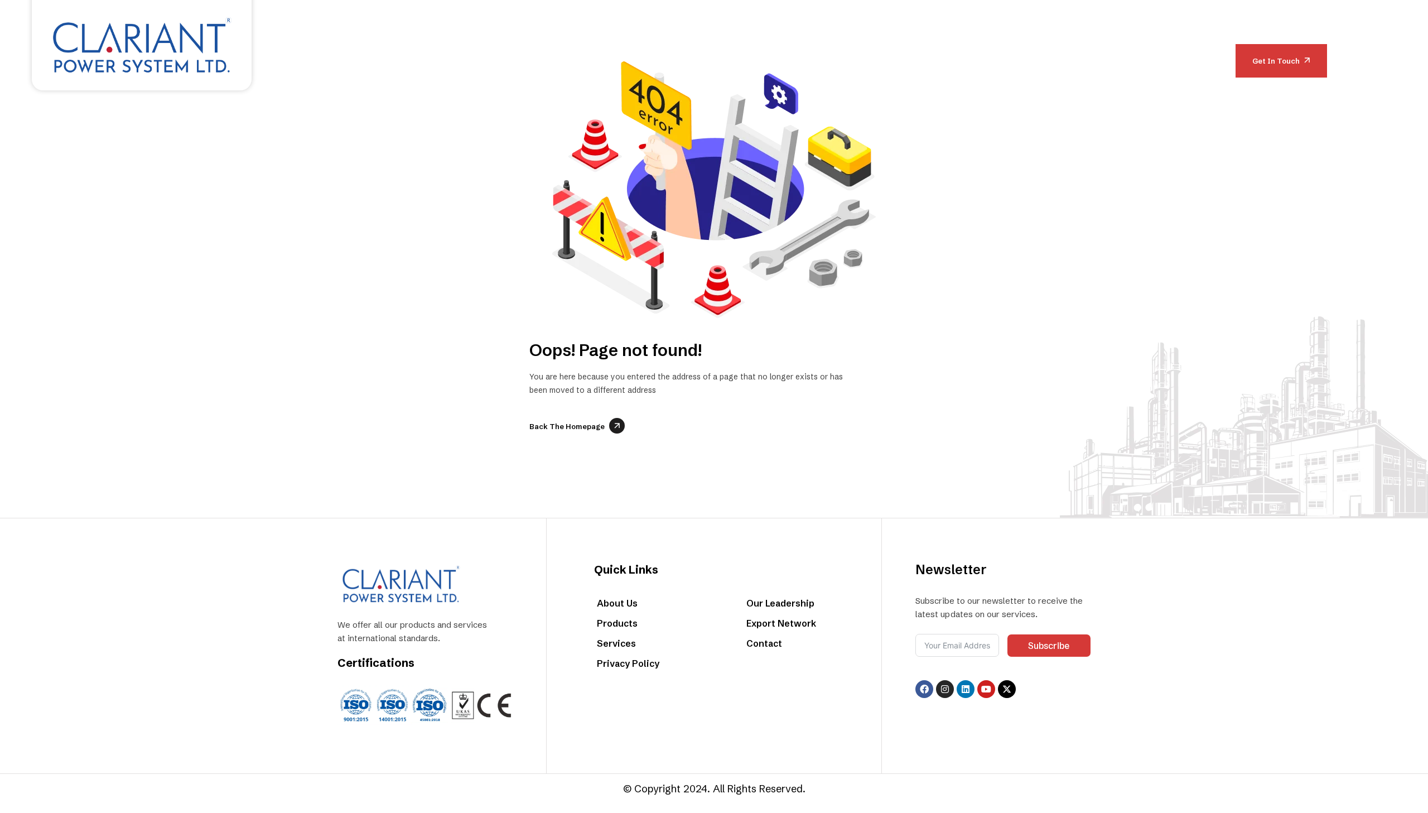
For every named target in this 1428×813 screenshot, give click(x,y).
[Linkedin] (965, 689)
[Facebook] (924, 689)
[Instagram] (945, 689)
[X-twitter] (1007, 689)
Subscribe (1048, 645)
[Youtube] (986, 689)
